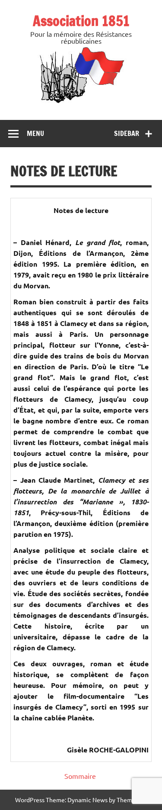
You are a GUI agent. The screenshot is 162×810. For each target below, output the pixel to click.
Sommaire (80, 775)
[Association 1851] (81, 102)
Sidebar (126, 133)
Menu (35, 133)
